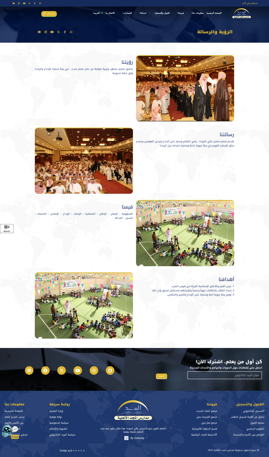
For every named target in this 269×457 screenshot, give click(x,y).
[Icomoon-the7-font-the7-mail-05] (14, 3)
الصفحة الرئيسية (14, 411)
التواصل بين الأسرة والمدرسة (248, 434)
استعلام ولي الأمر (250, 3)
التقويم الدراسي (255, 428)
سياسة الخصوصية (58, 422)
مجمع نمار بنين (209, 422)
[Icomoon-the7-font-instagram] (19, 3)
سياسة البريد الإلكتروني (62, 434)
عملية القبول (257, 422)
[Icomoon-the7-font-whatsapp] (40, 3)
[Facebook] (45, 370)
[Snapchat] (110, 370)
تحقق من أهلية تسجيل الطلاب (247, 416)
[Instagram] (94, 370)
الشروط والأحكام (58, 428)
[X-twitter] (29, 3)
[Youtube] (24, 3)
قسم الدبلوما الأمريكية (204, 428)
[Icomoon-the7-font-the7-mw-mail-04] (29, 370)
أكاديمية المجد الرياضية (204, 434)
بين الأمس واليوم (14, 422)
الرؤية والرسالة (12, 428)
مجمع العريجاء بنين (206, 416)
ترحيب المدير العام (15, 416)
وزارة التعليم (56, 411)
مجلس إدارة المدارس (16, 434)
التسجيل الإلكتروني (253, 411)
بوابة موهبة (55, 416)
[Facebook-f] (35, 3)
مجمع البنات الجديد (206, 411)
